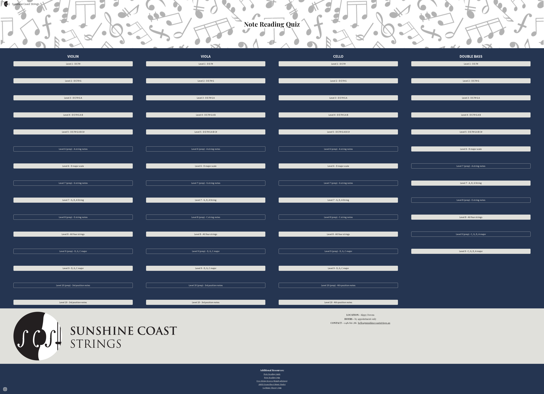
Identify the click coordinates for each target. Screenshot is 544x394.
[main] (272, 24)
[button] (5, 389)
